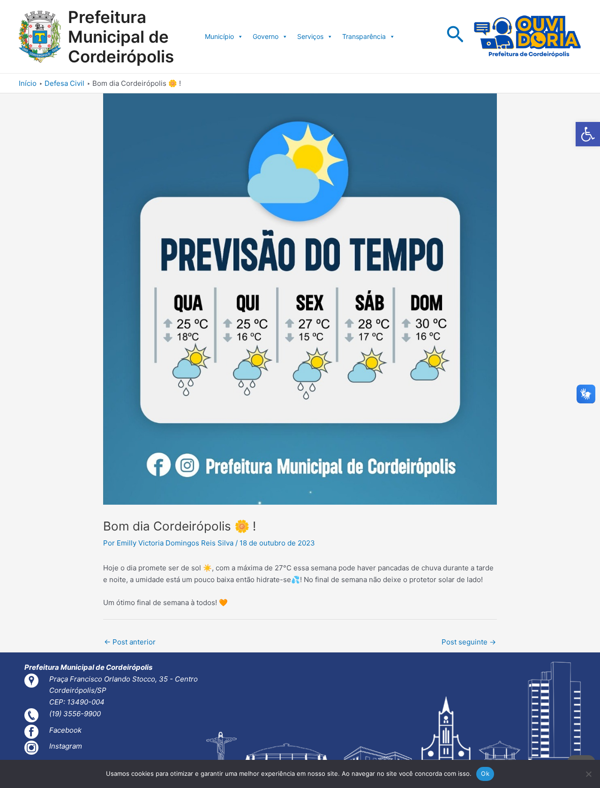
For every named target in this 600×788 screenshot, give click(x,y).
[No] (588, 774)
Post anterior (130, 641)
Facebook (65, 730)
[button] (588, 134)
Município (219, 36)
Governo (265, 36)
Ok (485, 773)
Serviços (310, 36)
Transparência (364, 36)
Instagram (65, 746)
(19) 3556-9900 (75, 713)
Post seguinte (469, 641)
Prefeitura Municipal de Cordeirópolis (121, 36)
